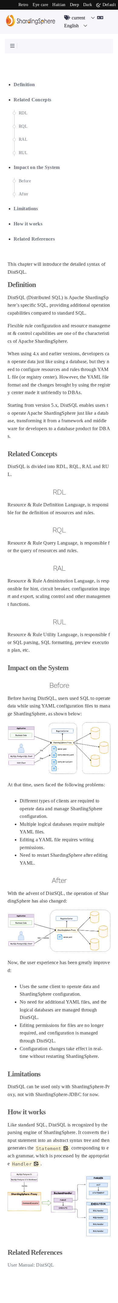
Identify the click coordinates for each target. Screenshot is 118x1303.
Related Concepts (32, 99)
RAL (23, 139)
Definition (24, 84)
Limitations (26, 208)
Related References (34, 238)
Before (25, 181)
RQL (23, 126)
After (23, 194)
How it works (28, 223)
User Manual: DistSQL (31, 1265)
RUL (23, 152)
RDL (23, 113)
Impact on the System (37, 167)
